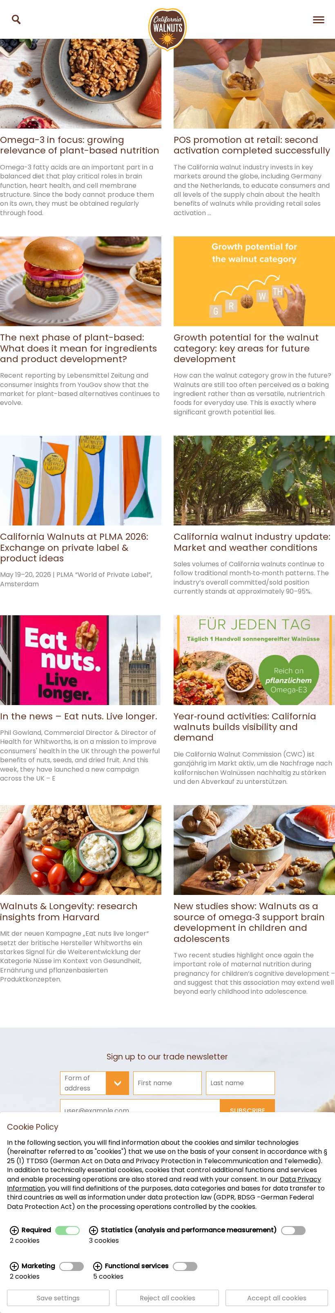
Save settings (58, 1298)
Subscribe (247, 1110)
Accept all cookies (276, 1298)
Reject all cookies (167, 1298)
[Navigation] (318, 19)
